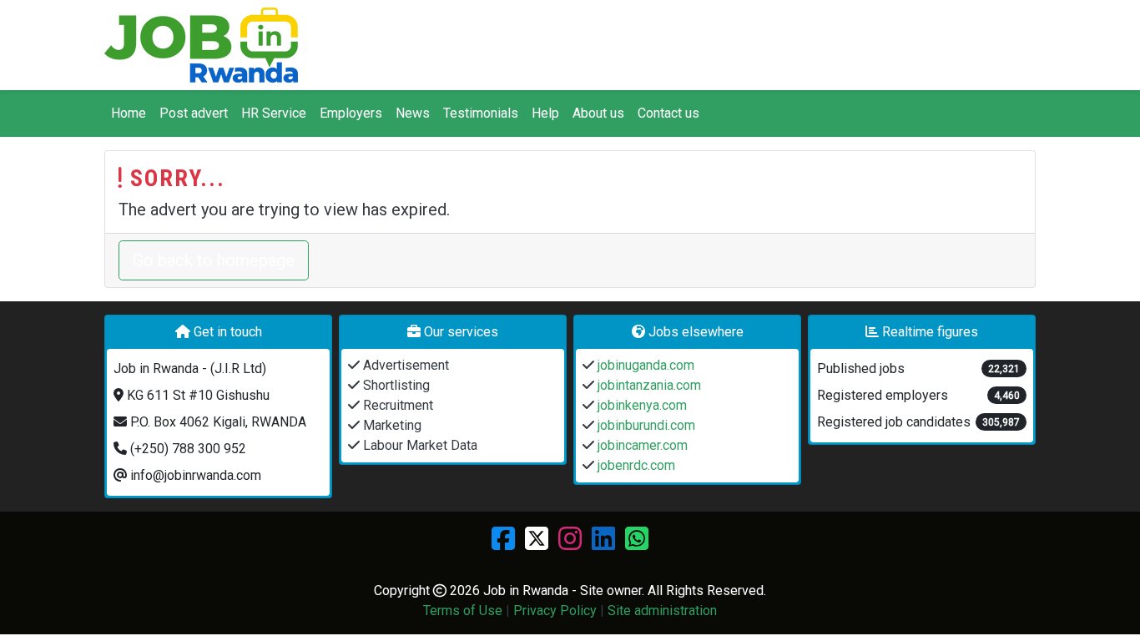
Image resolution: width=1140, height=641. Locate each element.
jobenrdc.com (634, 465)
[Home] (201, 45)
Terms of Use (462, 610)
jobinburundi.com (644, 425)
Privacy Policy (555, 610)
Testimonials (480, 113)
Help (545, 113)
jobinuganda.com (644, 365)
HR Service (273, 113)
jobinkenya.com (640, 405)
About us (598, 113)
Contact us (668, 113)
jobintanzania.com (647, 385)
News (413, 113)
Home (128, 113)
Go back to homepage (214, 260)
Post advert (193, 113)
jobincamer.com (641, 445)
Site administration (662, 610)
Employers (351, 113)
